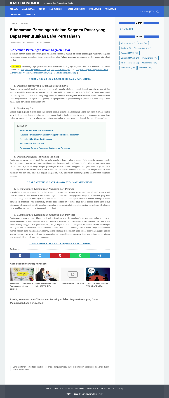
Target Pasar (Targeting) (42, 73)
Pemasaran (110, 9)
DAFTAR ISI (127, 29)
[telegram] (100, 255)
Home (48, 388)
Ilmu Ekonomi (55, 9)
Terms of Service (107, 388)
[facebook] (20, 255)
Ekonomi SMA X (142, 48)
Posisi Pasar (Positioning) (66, 73)
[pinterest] (60, 255)
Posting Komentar (44, 43)
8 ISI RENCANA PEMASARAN (32, 144)
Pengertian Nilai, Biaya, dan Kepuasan (36, 139)
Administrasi (28, 9)
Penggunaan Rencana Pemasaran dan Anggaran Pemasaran (45, 148)
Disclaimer (79, 388)
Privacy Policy (92, 388)
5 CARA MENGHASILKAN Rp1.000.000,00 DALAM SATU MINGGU (60, 79)
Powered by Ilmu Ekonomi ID (91, 394)
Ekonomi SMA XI (129, 53)
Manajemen (95, 9)
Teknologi (30, 15)
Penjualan (15, 15)
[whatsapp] (80, 255)
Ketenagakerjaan (76, 9)
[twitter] (40, 255)
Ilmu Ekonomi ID (25, 3)
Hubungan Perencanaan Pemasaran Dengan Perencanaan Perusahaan (49, 135)
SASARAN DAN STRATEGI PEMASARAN (36, 130)
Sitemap (119, 388)
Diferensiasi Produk (20, 73)
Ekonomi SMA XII (130, 58)
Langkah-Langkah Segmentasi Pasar (92, 69)
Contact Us (68, 388)
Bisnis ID (126, 48)
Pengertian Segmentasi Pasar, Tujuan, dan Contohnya (45, 69)
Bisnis (42, 9)
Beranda (14, 9)
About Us (57, 388)
